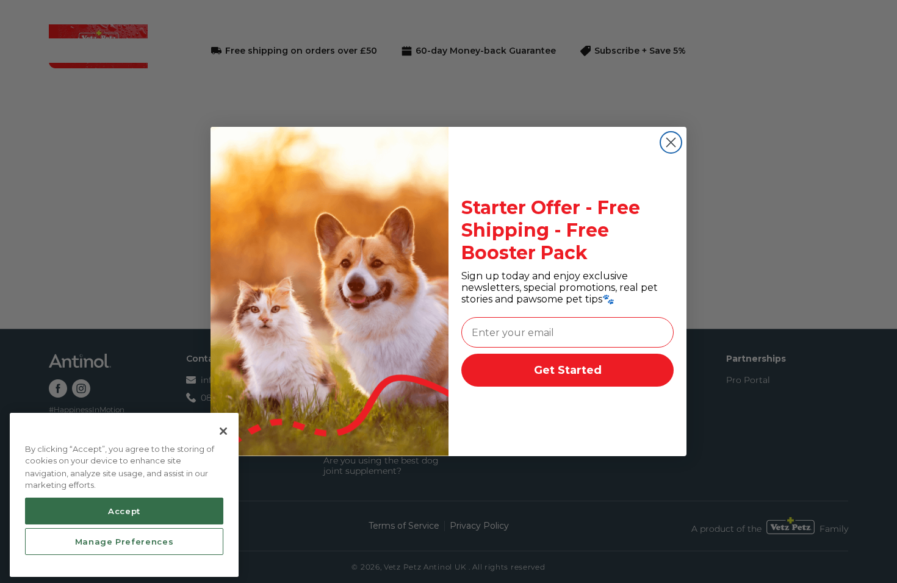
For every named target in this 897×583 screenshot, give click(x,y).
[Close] (223, 431)
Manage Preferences (124, 541)
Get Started (568, 370)
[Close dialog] (671, 142)
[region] (124, 495)
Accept (124, 510)
